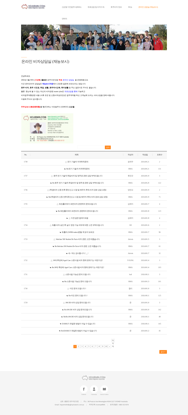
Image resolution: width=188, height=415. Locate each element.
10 (106, 346)
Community (94, 394)
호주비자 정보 (116, 7)
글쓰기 (163, 352)
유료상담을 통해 (71, 91)
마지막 (113, 340)
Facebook (83, 394)
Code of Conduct (104, 394)
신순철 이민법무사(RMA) (71, 7)
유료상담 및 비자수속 (96, 7)
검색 (107, 147)
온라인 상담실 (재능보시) (148, 7)
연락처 (64, 19)
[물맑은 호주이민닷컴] (37, 6)
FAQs (130, 7)
